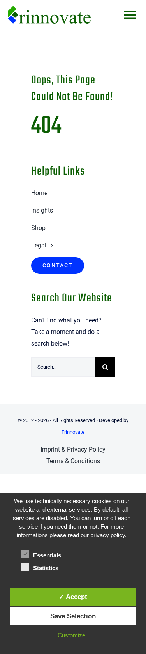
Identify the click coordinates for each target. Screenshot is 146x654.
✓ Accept (73, 596)
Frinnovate (73, 432)
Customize (71, 635)
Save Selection (73, 615)
